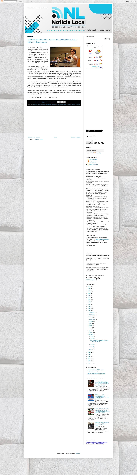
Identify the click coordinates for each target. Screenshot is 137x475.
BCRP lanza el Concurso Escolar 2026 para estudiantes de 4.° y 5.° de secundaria (101, 397)
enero (90, 349)
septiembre (92, 319)
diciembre (92, 312)
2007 (89, 363)
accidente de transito (37, 104)
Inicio (55, 137)
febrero (91, 334)
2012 (89, 352)
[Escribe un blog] (60, 102)
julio (90, 323)
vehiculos (77, 104)
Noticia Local (92, 162)
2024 (89, 291)
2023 (89, 293)
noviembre (92, 314)
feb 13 (92, 346)
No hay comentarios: (51, 101)
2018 (89, 302)
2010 (89, 356)
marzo (91, 332)
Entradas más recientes (34, 137)
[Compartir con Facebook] (64, 102)
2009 (89, 358)
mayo (90, 328)
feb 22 (92, 336)
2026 (89, 286)
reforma (57, 104)
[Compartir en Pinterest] (65, 102)
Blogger (78, 453)
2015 (89, 306)
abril (90, 330)
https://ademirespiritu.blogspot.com (96, 373)
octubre (91, 317)
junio (90, 325)
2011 (89, 354)
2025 (89, 289)
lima (44, 104)
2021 (89, 297)
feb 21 (92, 338)
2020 (89, 300)
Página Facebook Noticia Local (95, 370)
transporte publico (71, 104)
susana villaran (62, 104)
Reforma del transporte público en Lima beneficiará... (99, 341)
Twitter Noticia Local (93, 372)
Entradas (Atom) (39, 139)
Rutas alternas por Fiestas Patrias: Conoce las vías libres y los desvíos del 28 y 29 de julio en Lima (102, 410)
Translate (98, 153)
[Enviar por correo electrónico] (58, 102)
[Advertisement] (54, 121)
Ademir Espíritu (93, 159)
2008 (89, 360)
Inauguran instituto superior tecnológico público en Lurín (102, 424)
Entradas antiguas (75, 137)
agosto (91, 321)
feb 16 (92, 344)
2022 (89, 295)
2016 (89, 304)
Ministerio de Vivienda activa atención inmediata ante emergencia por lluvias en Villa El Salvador (102, 383)
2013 (89, 310)
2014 (89, 308)
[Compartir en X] (62, 102)
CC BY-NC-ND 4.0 (91, 280)
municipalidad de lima (50, 104)
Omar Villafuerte (93, 164)
